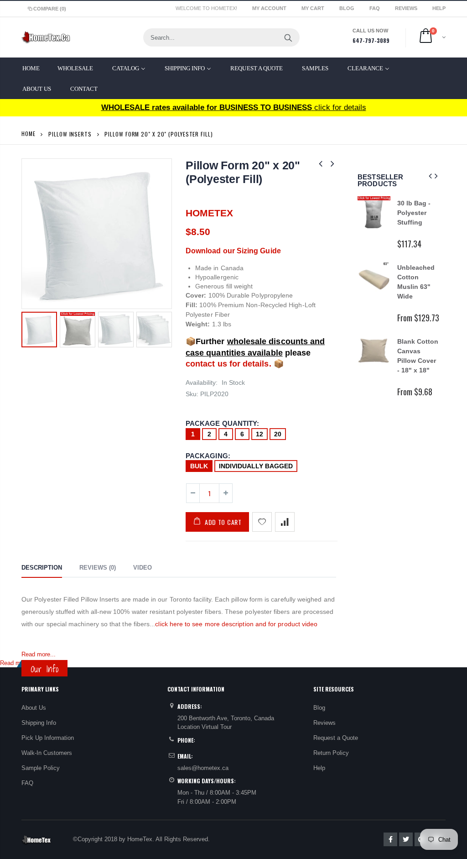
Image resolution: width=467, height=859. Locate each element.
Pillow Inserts (70, 134)
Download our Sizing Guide (233, 251)
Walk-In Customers (46, 752)
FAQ (375, 8)
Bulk (199, 466)
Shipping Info (38, 722)
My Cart (313, 8)
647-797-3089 (371, 40)
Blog (347, 8)
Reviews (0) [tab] (97, 567)
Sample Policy (40, 768)
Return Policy (331, 752)
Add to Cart (223, 522)
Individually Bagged (256, 466)
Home (28, 133)
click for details (233, 107)
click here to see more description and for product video (236, 624)
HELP (439, 8)
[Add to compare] (285, 522)
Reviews (407, 8)
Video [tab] (142, 567)
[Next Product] (332, 163)
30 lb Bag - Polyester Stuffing (414, 212)
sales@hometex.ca (202, 768)
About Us (33, 707)
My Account (270, 8)
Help (319, 768)
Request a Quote (335, 737)
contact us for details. (228, 363)
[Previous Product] (321, 163)
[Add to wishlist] (262, 522)
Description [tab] (41, 567)
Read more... (38, 654)
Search (288, 37)
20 (277, 434)
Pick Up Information (47, 737)
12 (259, 434)
